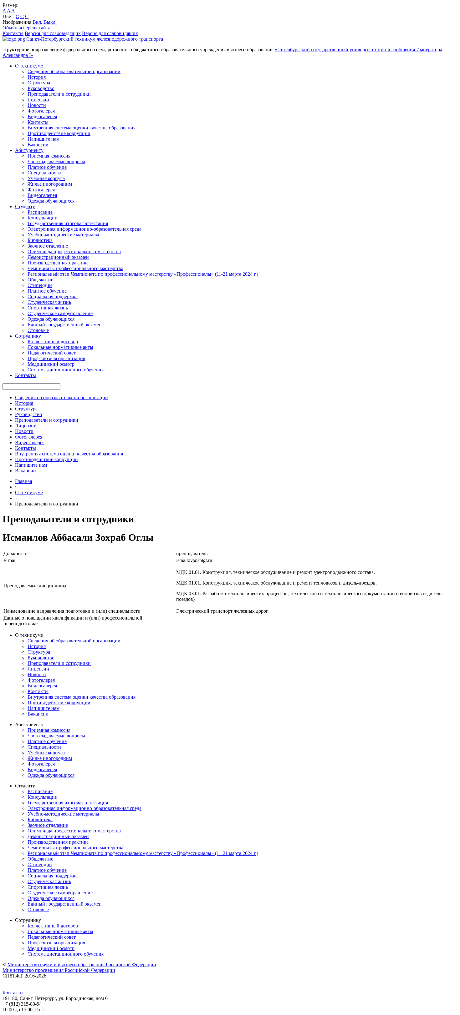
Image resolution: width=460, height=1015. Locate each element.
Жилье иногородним (50, 184)
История (37, 77)
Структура (39, 82)
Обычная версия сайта (26, 27)
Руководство (41, 88)
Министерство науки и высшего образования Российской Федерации (82, 964)
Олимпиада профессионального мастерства (74, 251)
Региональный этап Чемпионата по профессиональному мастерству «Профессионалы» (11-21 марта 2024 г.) (143, 274)
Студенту (25, 206)
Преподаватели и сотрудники (59, 94)
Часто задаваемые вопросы (56, 161)
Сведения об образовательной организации (74, 71)
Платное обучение (47, 167)
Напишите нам (43, 139)
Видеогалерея (42, 116)
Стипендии (40, 285)
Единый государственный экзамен (65, 324)
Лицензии (38, 99)
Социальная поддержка (53, 296)
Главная (23, 481)
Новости (37, 105)
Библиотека (40, 240)
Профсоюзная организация (56, 358)
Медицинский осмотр (51, 364)
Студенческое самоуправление (60, 313)
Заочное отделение (48, 246)
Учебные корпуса (46, 178)
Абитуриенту (29, 150)
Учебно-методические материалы (63, 234)
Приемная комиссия (49, 155)
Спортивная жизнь (48, 307)
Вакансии (38, 144)
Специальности (44, 172)
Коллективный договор (53, 341)
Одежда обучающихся (51, 201)
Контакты (13, 33)
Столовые (38, 330)
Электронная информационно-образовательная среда (84, 229)
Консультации (43, 217)
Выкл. (50, 22)
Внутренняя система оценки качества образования (81, 127)
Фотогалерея (41, 110)
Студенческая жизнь (49, 302)
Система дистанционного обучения (66, 369)
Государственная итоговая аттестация (68, 223)
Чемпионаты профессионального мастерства (75, 268)
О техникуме (29, 65)
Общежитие (40, 279)
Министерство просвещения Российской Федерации (59, 970)
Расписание (40, 212)
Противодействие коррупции (59, 133)
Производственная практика (58, 262)
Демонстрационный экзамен (58, 257)
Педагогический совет (52, 352)
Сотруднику (28, 336)
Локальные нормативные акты (60, 347)
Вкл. (37, 22)
